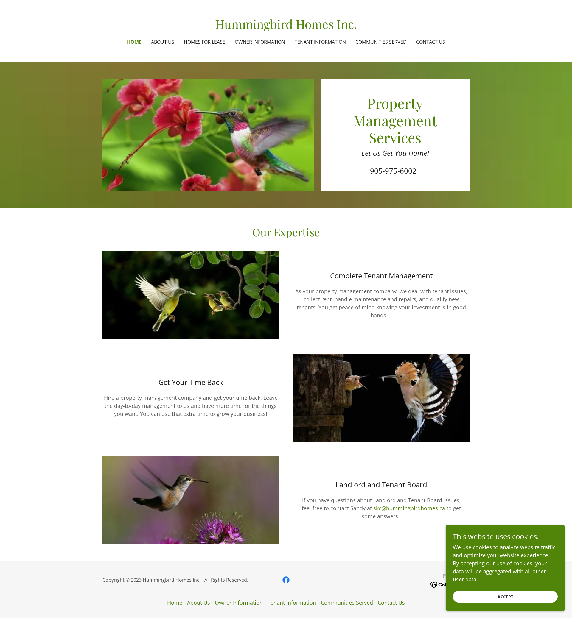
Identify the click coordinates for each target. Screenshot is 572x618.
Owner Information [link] (260, 42)
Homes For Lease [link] (204, 42)
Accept (505, 597)
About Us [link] (162, 42)
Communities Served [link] (381, 42)
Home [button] (174, 602)
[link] (286, 26)
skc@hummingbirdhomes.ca (409, 508)
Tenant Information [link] (320, 42)
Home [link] (134, 42)
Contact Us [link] (430, 42)
